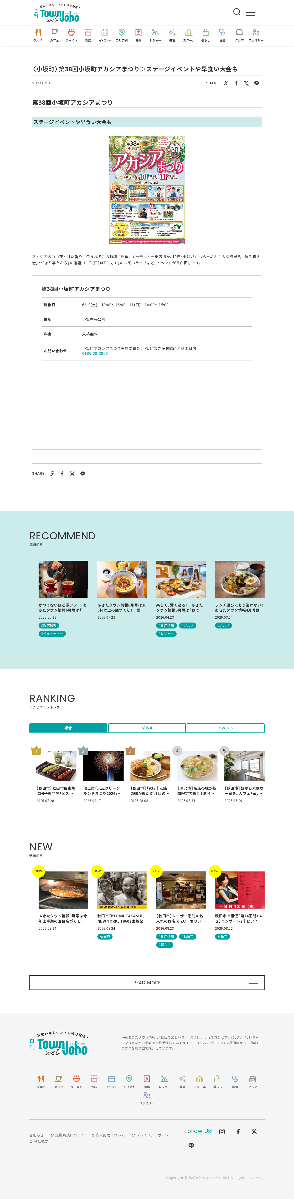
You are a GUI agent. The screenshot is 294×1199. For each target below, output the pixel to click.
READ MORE (147, 982)
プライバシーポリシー (153, 1135)
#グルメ (188, 625)
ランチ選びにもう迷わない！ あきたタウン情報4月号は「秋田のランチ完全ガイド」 (240, 607)
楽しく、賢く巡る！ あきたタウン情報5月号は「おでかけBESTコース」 (179, 607)
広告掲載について (110, 1135)
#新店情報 (49, 625)
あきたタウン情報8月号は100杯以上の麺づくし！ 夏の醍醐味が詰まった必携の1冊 (122, 607)
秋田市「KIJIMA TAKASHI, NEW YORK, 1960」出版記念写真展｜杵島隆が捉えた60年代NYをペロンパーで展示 (122, 918)
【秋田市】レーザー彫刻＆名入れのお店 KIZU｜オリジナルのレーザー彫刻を (180, 918)
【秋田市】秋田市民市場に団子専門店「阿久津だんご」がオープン (56, 791)
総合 (68, 727)
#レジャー (166, 633)
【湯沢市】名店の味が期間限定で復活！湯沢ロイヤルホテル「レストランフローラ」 (197, 791)
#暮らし (165, 944)
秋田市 (105, 936)
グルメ (147, 727)
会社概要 (40, 1141)
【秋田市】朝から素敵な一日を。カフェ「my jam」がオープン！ (244, 791)
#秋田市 (188, 936)
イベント (225, 727)
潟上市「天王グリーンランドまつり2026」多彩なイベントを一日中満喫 (102, 791)
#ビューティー (52, 633)
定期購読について (69, 1135)
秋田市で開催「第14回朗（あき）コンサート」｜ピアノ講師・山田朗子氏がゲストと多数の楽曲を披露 (239, 918)
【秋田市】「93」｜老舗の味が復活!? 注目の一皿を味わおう (150, 791)
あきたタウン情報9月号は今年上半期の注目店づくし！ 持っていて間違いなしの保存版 (63, 918)
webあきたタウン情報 (58, 1043)
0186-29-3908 (95, 353)
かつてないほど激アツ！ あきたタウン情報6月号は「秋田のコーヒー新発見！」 (63, 607)
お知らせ (36, 1135)
